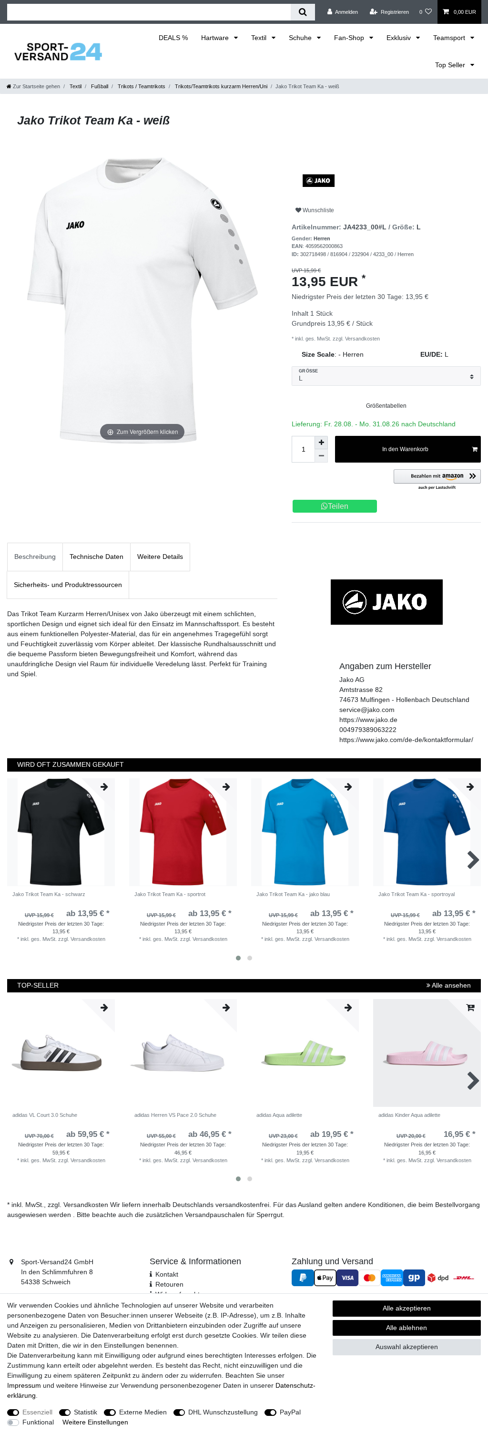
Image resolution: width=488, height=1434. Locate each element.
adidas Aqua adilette (279, 1115)
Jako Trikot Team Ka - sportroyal (416, 894)
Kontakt (166, 1274)
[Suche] (303, 12)
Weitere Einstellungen (95, 1422)
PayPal (290, 1412)
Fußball (99, 86)
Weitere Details (160, 556)
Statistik (85, 1412)
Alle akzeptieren (407, 1308)
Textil (259, 37)
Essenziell (37, 1412)
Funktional (38, 1422)
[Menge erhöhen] (321, 442)
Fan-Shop (350, 37)
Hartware (216, 37)
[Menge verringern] (321, 456)
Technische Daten (96, 556)
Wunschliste (317, 210)
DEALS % (173, 37)
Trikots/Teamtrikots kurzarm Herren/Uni (220, 86)
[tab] (35, 557)
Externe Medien (143, 1412)
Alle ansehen (450, 985)
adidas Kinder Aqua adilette (409, 1115)
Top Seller (451, 65)
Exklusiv (399, 37)
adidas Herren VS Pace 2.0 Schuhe (175, 1115)
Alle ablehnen (406, 1327)
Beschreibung (35, 556)
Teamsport (450, 37)
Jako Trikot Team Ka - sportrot (169, 894)
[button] (437, 480)
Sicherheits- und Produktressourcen (68, 584)
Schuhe (301, 37)
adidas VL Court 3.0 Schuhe (44, 1115)
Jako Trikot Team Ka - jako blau (293, 894)
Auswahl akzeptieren (407, 1347)
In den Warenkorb (405, 449)
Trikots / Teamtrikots (140, 86)
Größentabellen (386, 405)
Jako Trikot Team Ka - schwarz (48, 894)
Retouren (169, 1284)
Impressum (24, 1385)
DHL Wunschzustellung (223, 1412)
